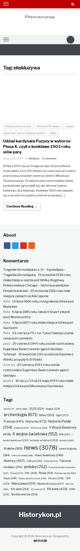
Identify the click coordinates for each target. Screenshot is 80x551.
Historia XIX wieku (48, 126)
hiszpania (21, 427)
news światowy (49, 455)
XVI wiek (38, 489)
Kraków (13, 448)
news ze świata (22, 455)
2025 (36, 408)
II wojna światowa (35, 433)
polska (35, 466)
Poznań (16, 473)
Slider (53, 133)
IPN (64, 434)
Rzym (10, 478)
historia (36, 421)
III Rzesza (39, 427)
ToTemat (9, 354)
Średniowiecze (24, 494)
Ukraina (56, 478)
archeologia (20, 414)
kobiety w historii (44, 440)
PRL (31, 473)
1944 (9, 409)
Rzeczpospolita (65, 473)
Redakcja (34, 158)
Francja (14, 421)
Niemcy (14, 461)
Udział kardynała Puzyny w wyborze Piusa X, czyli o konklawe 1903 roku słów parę (37, 146)
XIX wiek (19, 489)
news (40, 447)
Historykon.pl (40, 514)
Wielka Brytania (50, 483)
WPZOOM (40, 540)
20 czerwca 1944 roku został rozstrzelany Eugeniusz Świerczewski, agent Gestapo (36, 370)
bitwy (46, 415)
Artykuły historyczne (18, 126)
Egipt (62, 415)
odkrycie (34, 461)
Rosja (46, 473)
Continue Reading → (21, 206)
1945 (21, 409)
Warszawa (23, 483)
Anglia (53, 408)
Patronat (51, 461)
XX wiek (57, 489)
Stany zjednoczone (32, 478)
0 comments (49, 158)
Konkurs (67, 440)
